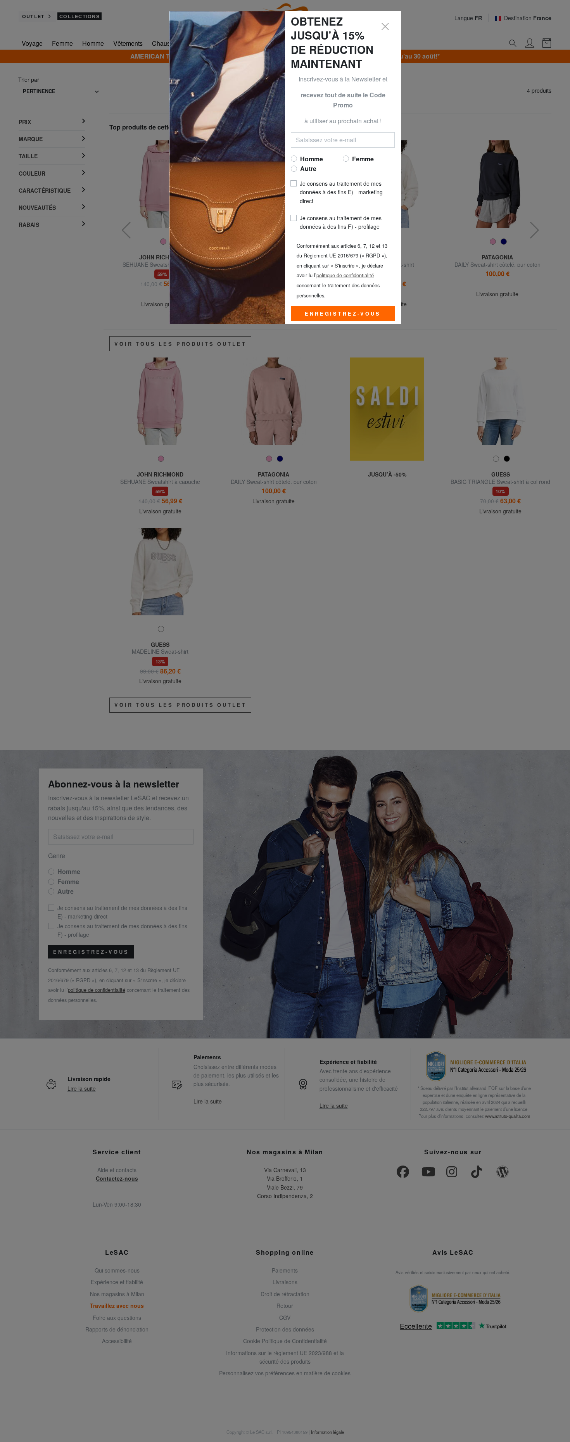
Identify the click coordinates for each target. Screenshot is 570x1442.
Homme (311, 158)
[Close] (385, 26)
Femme (363, 158)
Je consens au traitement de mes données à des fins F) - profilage (341, 222)
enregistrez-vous (342, 313)
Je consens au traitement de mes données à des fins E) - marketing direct (341, 192)
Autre (308, 168)
